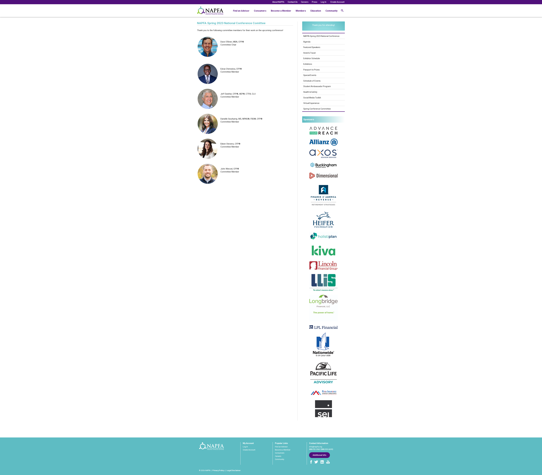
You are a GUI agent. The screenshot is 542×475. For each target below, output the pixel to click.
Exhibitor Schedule (311, 58)
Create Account (337, 2)
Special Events (309, 75)
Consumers (260, 10)
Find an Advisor (241, 10)
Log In (323, 2)
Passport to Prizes (311, 70)
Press (314, 2)
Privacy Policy (218, 470)
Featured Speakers (311, 47)
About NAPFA (278, 2)
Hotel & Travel (309, 53)
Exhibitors (307, 64)
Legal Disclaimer (234, 470)
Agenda (306, 42)
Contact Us (293, 2)
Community (331, 10)
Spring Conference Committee (317, 109)
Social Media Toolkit (312, 98)
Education (316, 10)
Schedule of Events (312, 81)
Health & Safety (310, 92)
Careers (304, 2)
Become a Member (281, 10)
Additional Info (319, 455)
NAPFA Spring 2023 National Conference (321, 36)
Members (301, 10)
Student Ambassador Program (317, 86)
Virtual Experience (311, 103)
